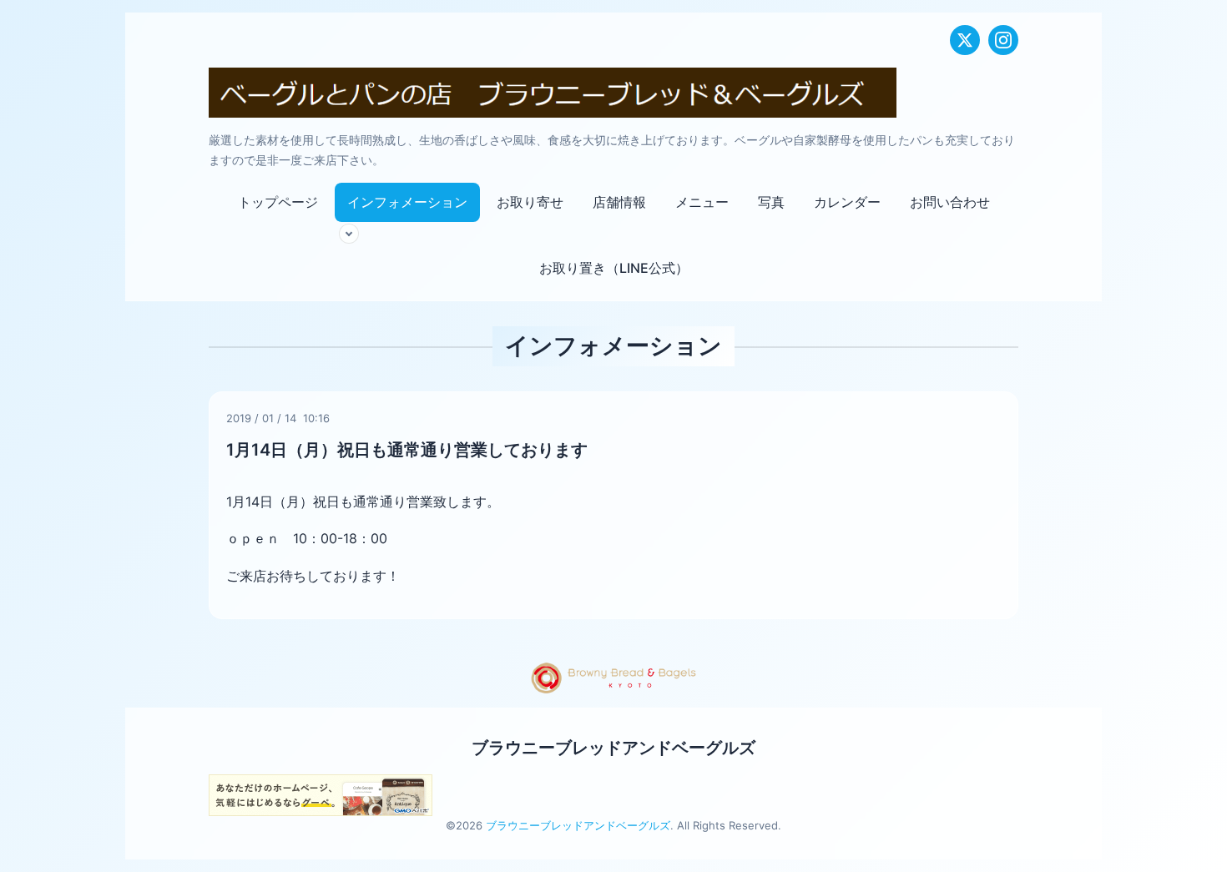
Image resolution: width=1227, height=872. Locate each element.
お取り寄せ (530, 202)
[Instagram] (1003, 40)
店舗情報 (619, 202)
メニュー (702, 202)
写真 (771, 202)
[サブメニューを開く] (349, 234)
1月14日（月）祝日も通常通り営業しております (407, 450)
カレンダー (847, 202)
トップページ (278, 202)
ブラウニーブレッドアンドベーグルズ (613, 748)
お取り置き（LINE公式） (614, 268)
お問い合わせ (950, 202)
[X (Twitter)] (965, 40)
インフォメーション (407, 202)
